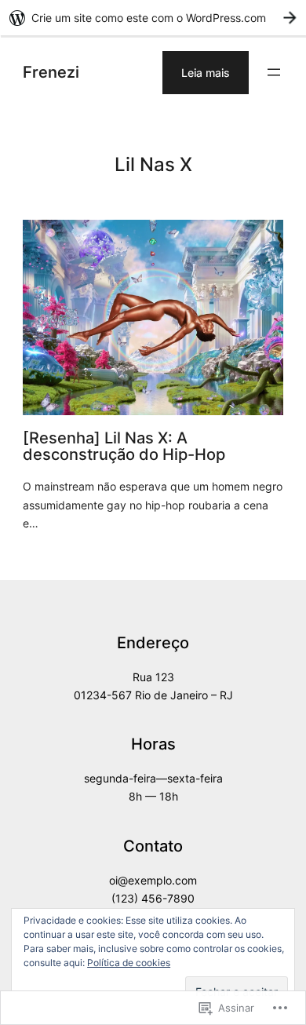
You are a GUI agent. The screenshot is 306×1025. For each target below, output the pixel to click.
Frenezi (51, 72)
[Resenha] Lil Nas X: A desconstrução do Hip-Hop (124, 446)
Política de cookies (128, 962)
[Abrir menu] (273, 72)
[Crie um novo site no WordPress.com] (153, 17)
